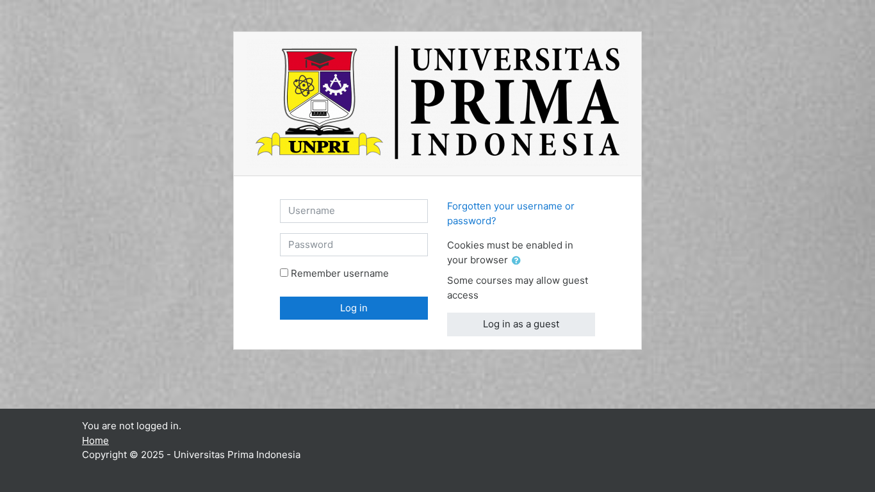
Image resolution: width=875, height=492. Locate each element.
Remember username (340, 273)
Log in (354, 308)
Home (95, 440)
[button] (519, 261)
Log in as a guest (521, 324)
